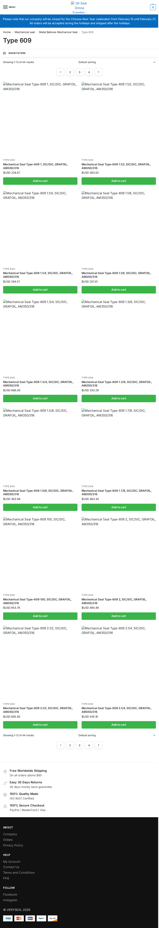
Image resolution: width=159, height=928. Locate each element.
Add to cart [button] (40, 180)
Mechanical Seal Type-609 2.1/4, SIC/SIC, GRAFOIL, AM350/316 (117, 709)
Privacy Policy (13, 845)
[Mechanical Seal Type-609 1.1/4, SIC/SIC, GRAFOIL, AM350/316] (40, 228)
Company (10, 834)
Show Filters (17, 53)
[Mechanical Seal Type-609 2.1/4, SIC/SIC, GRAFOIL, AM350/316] (119, 663)
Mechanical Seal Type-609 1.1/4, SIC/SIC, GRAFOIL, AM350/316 (38, 274)
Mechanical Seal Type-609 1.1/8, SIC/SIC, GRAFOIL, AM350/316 (116, 274)
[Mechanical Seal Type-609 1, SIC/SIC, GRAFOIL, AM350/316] (40, 119)
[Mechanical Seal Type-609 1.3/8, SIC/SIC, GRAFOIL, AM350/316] (119, 337)
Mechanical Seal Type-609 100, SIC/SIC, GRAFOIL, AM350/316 (37, 601)
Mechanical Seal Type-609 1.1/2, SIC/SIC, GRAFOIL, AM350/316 (116, 166)
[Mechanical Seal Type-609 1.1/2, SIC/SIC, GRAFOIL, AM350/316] (119, 119)
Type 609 (9, 160)
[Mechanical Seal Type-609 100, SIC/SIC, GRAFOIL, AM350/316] (40, 554)
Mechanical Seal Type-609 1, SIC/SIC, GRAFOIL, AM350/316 (35, 166)
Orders (8, 840)
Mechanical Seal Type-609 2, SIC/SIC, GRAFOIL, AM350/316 (114, 601)
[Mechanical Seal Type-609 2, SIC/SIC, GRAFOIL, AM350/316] (119, 554)
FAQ (6, 878)
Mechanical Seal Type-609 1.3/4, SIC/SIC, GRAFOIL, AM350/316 (38, 383)
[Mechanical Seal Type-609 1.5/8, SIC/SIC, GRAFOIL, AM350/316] (40, 445)
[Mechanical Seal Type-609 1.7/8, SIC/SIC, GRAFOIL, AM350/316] (119, 445)
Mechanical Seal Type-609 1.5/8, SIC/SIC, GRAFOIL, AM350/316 (38, 492)
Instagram (10, 900)
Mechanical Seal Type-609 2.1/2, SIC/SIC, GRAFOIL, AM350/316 (38, 709)
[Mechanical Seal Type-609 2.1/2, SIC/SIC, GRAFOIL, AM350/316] (40, 663)
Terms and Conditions (19, 872)
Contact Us (11, 867)
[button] (152, 7)
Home (7, 32)
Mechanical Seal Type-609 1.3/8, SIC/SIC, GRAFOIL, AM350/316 (117, 383)
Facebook (10, 894)
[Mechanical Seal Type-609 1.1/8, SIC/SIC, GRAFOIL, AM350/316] (119, 228)
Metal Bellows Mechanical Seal (58, 32)
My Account (11, 862)
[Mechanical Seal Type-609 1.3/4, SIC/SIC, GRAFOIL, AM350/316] (40, 337)
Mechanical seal (25, 32)
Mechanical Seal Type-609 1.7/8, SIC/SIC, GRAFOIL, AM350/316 (117, 492)
